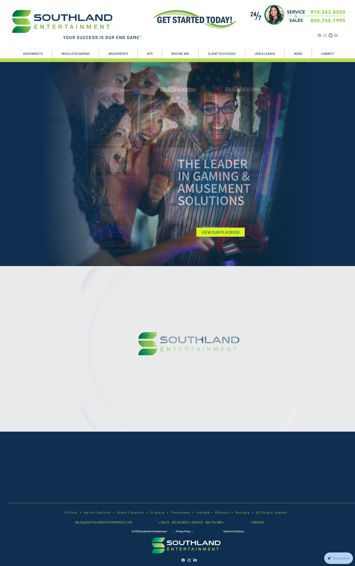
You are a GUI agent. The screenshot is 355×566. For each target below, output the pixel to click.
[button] (33, 53)
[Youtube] (330, 35)
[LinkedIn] (336, 35)
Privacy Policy (183, 531)
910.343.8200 (180, 522)
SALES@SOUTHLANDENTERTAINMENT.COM (103, 522)
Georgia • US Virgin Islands (260, 512)
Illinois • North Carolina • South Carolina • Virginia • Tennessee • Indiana (138, 512)
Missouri (222, 512)
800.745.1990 (214, 522)
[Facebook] (319, 35)
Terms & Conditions (233, 531)
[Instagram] (325, 35)
